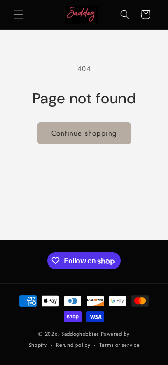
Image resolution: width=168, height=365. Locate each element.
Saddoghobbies (80, 333)
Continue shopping (84, 133)
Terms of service (119, 345)
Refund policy (73, 345)
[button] (18, 14)
